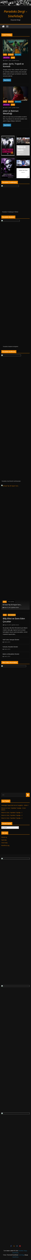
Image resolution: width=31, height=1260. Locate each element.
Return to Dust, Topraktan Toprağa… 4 (11, 815)
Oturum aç (4, 837)
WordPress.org (5, 845)
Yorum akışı (4, 842)
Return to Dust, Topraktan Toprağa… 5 (11, 812)
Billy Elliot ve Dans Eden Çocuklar (14, 620)
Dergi (5, 54)
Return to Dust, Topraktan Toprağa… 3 (11, 818)
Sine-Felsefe (18, 54)
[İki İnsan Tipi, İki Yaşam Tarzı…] (15, 486)
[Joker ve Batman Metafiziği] (15, 94)
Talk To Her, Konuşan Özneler (11, 639)
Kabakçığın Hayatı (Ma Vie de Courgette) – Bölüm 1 (15, 805)
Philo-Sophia (11, 601)
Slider (12, 57)
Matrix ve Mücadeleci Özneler (11, 654)
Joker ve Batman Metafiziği (11, 112)
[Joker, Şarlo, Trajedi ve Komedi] (15, 46)
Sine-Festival (6, 57)
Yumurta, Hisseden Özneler (10, 647)
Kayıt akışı (4, 840)
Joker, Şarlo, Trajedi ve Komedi (13, 65)
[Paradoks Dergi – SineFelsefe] (15, 1)
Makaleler (10, 54)
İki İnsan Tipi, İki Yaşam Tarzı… (12, 605)
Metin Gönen (16, 60)
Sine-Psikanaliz (11, 615)
